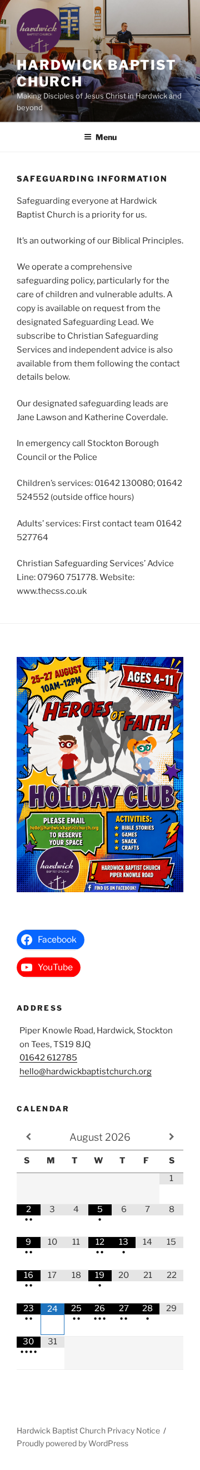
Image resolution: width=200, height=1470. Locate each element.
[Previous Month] (29, 1137)
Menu (106, 137)
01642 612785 (48, 1058)
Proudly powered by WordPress (72, 1443)
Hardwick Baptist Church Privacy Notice (88, 1430)
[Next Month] (171, 1137)
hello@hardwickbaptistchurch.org (85, 1071)
